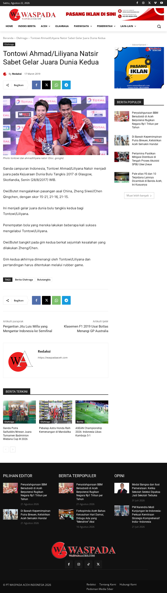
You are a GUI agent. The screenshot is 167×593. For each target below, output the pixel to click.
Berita (80, 421)
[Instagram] (143, 3)
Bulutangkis (43, 279)
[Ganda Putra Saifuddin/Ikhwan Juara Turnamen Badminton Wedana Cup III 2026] (19, 412)
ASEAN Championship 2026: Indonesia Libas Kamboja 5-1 (88, 432)
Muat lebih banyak (138, 195)
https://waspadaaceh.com (53, 357)
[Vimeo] (155, 3)
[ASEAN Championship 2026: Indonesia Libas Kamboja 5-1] (91, 412)
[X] (149, 3)
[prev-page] (5, 449)
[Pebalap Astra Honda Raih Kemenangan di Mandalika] (55, 412)
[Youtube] (161, 3)
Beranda (8, 38)
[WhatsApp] (56, 85)
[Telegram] (66, 85)
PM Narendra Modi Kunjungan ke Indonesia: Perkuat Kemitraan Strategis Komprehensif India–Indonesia (146, 514)
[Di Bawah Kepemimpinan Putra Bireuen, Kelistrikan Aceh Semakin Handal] (121, 140)
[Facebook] (137, 3)
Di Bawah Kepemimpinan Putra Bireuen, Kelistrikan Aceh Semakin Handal (147, 140)
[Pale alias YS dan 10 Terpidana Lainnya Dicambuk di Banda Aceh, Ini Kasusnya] (121, 177)
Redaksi (17, 73)
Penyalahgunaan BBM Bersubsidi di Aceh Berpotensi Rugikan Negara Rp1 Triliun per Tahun (145, 120)
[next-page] (12, 449)
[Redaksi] (6, 74)
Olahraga (22, 38)
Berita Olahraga (24, 279)
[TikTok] (88, 564)
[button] (159, 26)
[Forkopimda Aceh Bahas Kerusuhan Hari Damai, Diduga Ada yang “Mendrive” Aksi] (66, 514)
